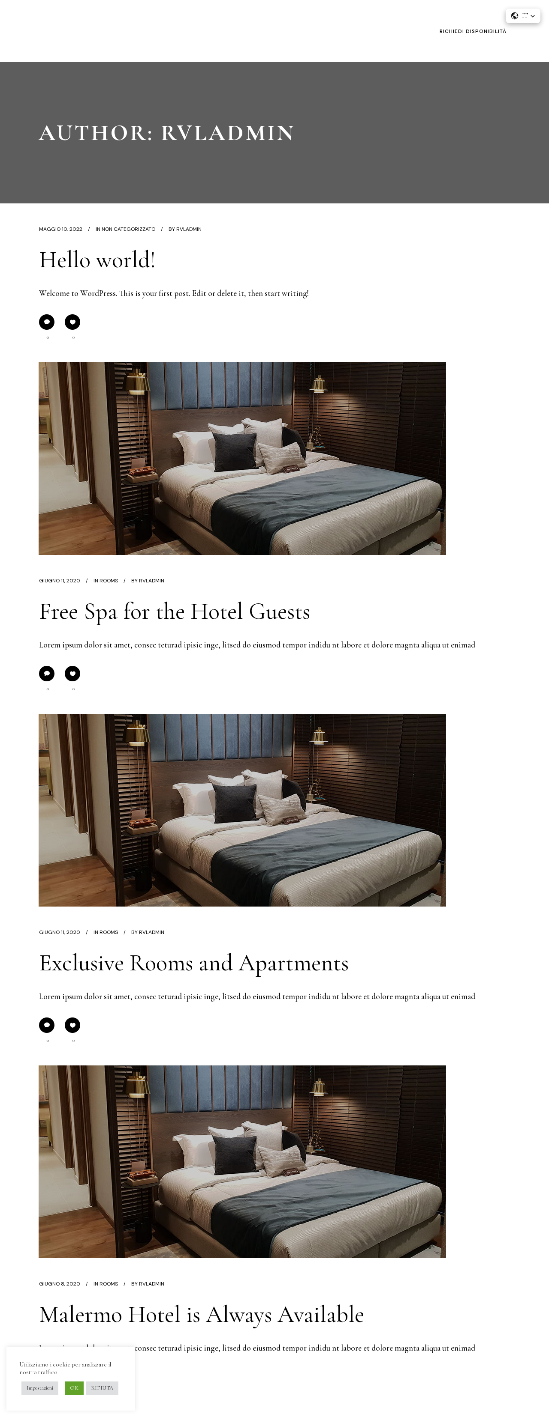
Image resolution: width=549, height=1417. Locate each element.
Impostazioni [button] (40, 1387)
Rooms (109, 580)
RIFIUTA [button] (102, 1387)
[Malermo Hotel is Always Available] (242, 1161)
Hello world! (97, 259)
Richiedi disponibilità (473, 31)
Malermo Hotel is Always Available (201, 1314)
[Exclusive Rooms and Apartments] (242, 810)
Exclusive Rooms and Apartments (194, 963)
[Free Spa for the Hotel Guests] (242, 458)
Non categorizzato (128, 229)
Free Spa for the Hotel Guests (174, 611)
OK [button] (74, 1387)
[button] (523, 16)
